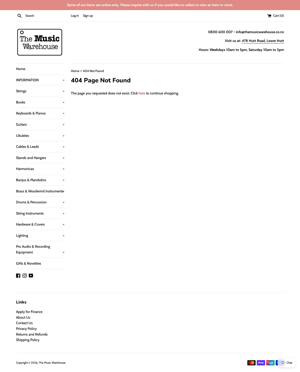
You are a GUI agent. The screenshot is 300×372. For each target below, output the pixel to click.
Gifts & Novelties (28, 263)
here (142, 93)
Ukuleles (40, 136)
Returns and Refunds (32, 334)
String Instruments (40, 213)
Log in (75, 16)
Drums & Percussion (40, 202)
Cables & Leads (40, 146)
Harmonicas (40, 169)
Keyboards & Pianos (40, 113)
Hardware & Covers (40, 224)
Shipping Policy (27, 340)
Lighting (40, 235)
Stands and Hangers (40, 158)
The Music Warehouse (52, 362)
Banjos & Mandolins (40, 180)
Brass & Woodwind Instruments (40, 191)
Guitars (40, 124)
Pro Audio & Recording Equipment (40, 249)
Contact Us (24, 323)
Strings (40, 91)
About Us (23, 317)
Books (40, 102)
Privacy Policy (26, 329)
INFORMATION (40, 80)
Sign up (88, 16)
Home (20, 69)
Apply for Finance (29, 312)
